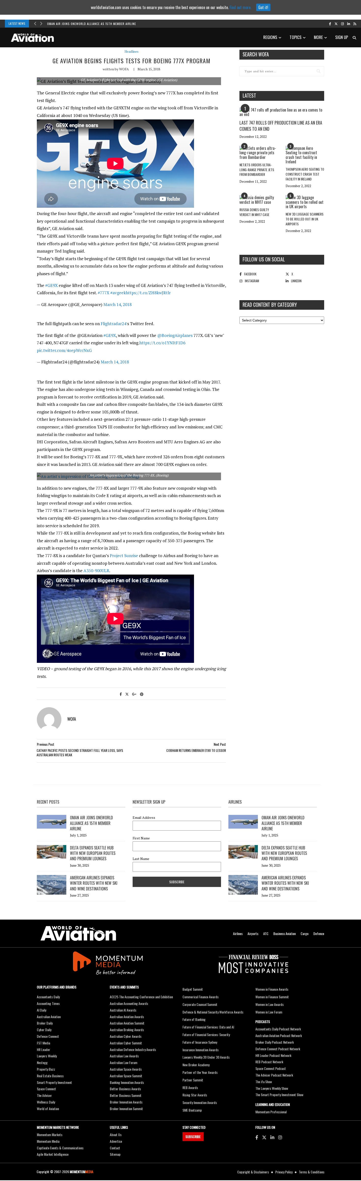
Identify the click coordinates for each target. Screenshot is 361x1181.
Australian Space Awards (126, 1069)
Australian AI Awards (123, 1010)
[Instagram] (280, 1137)
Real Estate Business (50, 1075)
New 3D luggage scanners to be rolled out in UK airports (304, 218)
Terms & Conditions (311, 1171)
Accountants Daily (48, 996)
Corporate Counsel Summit (199, 1004)
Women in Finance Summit (272, 996)
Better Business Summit (125, 1095)
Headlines (132, 51)
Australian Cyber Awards (125, 1036)
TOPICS (296, 37)
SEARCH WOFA (256, 54)
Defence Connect (48, 1036)
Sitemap (115, 1154)
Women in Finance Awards (271, 989)
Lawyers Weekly (47, 1055)
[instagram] (342, 23)
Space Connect (46, 1088)
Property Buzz (46, 1069)
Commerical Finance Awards (200, 996)
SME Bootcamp (192, 1110)
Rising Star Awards (194, 1094)
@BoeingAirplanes (175, 335)
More (318, 37)
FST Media (43, 1042)
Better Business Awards (125, 1088)
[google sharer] (134, 693)
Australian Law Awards (124, 1055)
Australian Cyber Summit (126, 1042)
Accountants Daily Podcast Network (278, 1028)
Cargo (304, 933)
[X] (264, 1137)
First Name (141, 838)
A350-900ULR (96, 570)
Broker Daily (45, 1023)
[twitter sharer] (127, 693)
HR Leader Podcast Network (273, 1055)
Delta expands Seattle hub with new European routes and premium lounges (92, 853)
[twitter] (336, 23)
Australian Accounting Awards (129, 1003)
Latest (249, 95)
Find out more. (240, 7)
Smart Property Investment (54, 1082)
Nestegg (42, 1062)
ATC (265, 933)
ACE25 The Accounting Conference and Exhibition (141, 996)
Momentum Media (48, 1141)
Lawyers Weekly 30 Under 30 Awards (206, 1057)
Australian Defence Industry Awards (133, 1049)
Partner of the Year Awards (200, 1072)
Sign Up (341, 37)
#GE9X (51, 285)
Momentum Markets (49, 1134)
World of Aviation (48, 1108)
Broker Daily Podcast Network (274, 1042)
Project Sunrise (124, 555)
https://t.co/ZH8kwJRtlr (148, 292)
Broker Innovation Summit (126, 1108)
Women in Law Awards (269, 1004)
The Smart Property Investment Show (279, 1094)
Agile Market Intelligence (53, 1154)
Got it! (263, 7)
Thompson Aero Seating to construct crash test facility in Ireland (305, 174)
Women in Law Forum (268, 1011)
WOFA (124, 69)
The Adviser (44, 1095)
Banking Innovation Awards (127, 1082)
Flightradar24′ (114, 323)
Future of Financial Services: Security (206, 1034)
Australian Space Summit (126, 1075)
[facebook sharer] (121, 693)
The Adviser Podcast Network (274, 1075)
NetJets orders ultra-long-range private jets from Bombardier (256, 169)
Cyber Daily (44, 1029)
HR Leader (43, 1049)
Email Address (144, 818)
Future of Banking (194, 1019)
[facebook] (330, 23)
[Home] (78, 933)
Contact (115, 1147)
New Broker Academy (195, 1064)
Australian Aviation (49, 1016)
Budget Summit (192, 989)
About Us (116, 1134)
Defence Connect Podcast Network (277, 1048)
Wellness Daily (46, 1101)
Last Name (141, 859)
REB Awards (190, 1087)
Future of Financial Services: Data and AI (208, 1026)
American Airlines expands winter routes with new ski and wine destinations (93, 883)
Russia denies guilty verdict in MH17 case (254, 212)
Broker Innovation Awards (126, 1101)
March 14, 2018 (117, 304)
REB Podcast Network (269, 1061)
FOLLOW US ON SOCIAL (264, 259)
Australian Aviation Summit (127, 1023)
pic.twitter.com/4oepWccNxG (64, 350)
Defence (318, 933)
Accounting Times (48, 1003)
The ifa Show (263, 1081)
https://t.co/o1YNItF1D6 (162, 343)
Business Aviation (284, 933)
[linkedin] (348, 23)
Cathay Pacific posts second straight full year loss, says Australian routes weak (80, 752)
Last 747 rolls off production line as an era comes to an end (280, 125)
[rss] (354, 23)
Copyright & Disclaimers (253, 1171)
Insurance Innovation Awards (200, 1049)
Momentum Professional (271, 1111)
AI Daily (41, 1010)
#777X (103, 292)
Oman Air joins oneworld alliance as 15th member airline (91, 24)
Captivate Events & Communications (60, 1147)
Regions (270, 37)
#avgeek (118, 292)
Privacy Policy (283, 1171)
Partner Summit (192, 1079)
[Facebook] (256, 1137)
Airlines (238, 933)
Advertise (116, 1141)
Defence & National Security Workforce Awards (212, 1011)
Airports (253, 933)
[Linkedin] (272, 1137)
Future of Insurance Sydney (199, 1042)
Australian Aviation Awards (127, 1016)
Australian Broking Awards (127, 1029)
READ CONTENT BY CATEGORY (270, 304)
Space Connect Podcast (270, 1068)
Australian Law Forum (123, 1062)
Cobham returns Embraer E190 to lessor (196, 750)
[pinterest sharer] (141, 693)
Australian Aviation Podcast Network (278, 1035)
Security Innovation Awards (199, 1102)
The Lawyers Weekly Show (271, 1088)
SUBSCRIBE (193, 1136)
